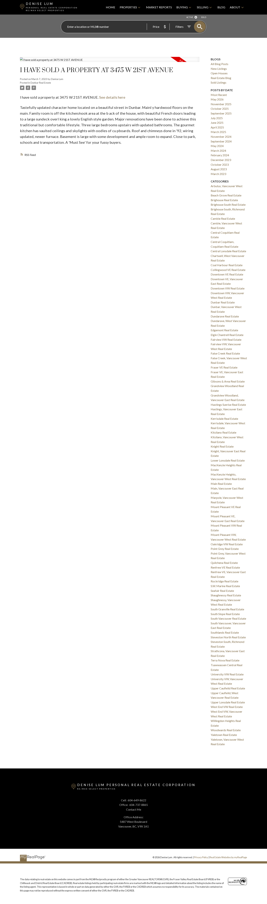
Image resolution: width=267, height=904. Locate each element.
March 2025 (218, 132)
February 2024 (220, 155)
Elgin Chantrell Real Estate (227, 335)
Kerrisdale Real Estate (224, 418)
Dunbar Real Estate (41, 82)
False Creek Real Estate (225, 353)
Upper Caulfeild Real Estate (228, 688)
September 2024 (221, 141)
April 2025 (217, 127)
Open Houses (219, 73)
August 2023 (219, 169)
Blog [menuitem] (221, 7)
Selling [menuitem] (202, 7)
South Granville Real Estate (227, 609)
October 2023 (220, 164)
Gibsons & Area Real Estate (228, 381)
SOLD (203, 17)
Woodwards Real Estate (226, 730)
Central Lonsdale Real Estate (228, 251)
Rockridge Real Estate (224, 581)
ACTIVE (189, 17)
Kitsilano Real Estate (223, 432)
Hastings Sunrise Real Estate (228, 404)
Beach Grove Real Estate (226, 195)
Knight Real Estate (222, 446)
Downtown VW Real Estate (227, 288)
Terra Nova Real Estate (225, 660)
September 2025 (221, 113)
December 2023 (221, 160)
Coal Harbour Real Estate (226, 265)
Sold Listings (218, 82)
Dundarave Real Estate (225, 316)
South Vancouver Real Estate (228, 618)
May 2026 (217, 99)
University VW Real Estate (227, 674)
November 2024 (221, 136)
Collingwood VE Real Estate (228, 269)
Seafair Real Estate (222, 590)
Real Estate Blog (221, 78)
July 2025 (217, 118)
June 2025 (217, 122)
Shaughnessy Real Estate (226, 595)
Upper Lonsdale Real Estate (228, 702)
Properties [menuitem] (128, 7)
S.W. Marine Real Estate (225, 586)
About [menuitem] (235, 7)
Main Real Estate (221, 483)
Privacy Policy (201, 857)
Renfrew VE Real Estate (225, 567)
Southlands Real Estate (225, 632)
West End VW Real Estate (227, 706)
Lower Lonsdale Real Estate (228, 460)
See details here (112, 97)
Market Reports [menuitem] (159, 7)
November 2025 (221, 104)
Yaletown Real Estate (224, 734)
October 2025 (220, 108)
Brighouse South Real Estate (228, 204)
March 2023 (218, 174)
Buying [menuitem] (182, 7)
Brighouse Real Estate (224, 200)
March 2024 (218, 150)
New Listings (219, 68)
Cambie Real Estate (223, 218)
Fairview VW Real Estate (226, 339)
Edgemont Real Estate (224, 330)
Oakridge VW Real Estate (227, 544)
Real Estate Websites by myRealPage (228, 857)
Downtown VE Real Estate (227, 274)
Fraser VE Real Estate (224, 367)
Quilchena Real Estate (224, 562)
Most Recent (219, 94)
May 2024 (217, 146)
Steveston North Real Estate (228, 637)
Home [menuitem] (110, 7)
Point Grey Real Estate (225, 548)
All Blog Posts (219, 64)
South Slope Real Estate (225, 614)
